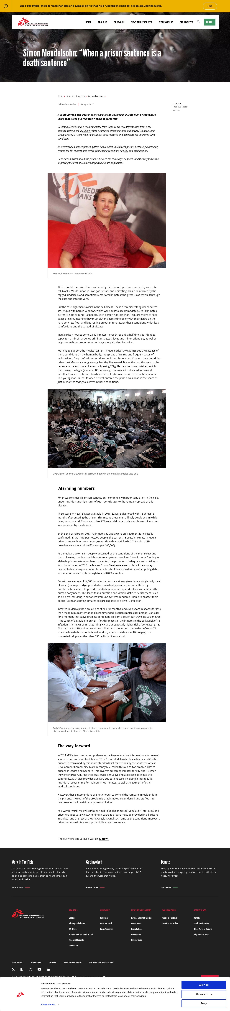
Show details (48, 1004)
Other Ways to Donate (203, 928)
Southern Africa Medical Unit (81, 934)
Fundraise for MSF (201, 923)
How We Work (106, 923)
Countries (104, 917)
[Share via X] (10, 46)
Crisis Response (106, 928)
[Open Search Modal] (198, 22)
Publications (136, 939)
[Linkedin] (48, 969)
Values (71, 917)
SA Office (73, 928)
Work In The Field (169, 917)
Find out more (17, 887)
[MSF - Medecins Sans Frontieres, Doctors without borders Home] (33, 22)
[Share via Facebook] (15, 46)
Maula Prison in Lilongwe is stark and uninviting (99, 291)
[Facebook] (21, 969)
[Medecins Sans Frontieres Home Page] (28, 917)
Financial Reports (76, 939)
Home (60, 96)
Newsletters (136, 934)
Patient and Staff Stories (141, 917)
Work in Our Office (170, 923)
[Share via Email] (19, 46)
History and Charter (77, 923)
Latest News (136, 923)
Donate (209, 22)
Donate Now (166, 887)
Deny (204, 1003)
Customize (202, 994)
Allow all (204, 984)
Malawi (86, 131)
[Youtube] (39, 969)
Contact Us (73, 945)
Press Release (136, 928)
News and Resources (75, 96)
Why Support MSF (201, 934)
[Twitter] (13, 969)
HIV (126, 151)
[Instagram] (30, 969)
